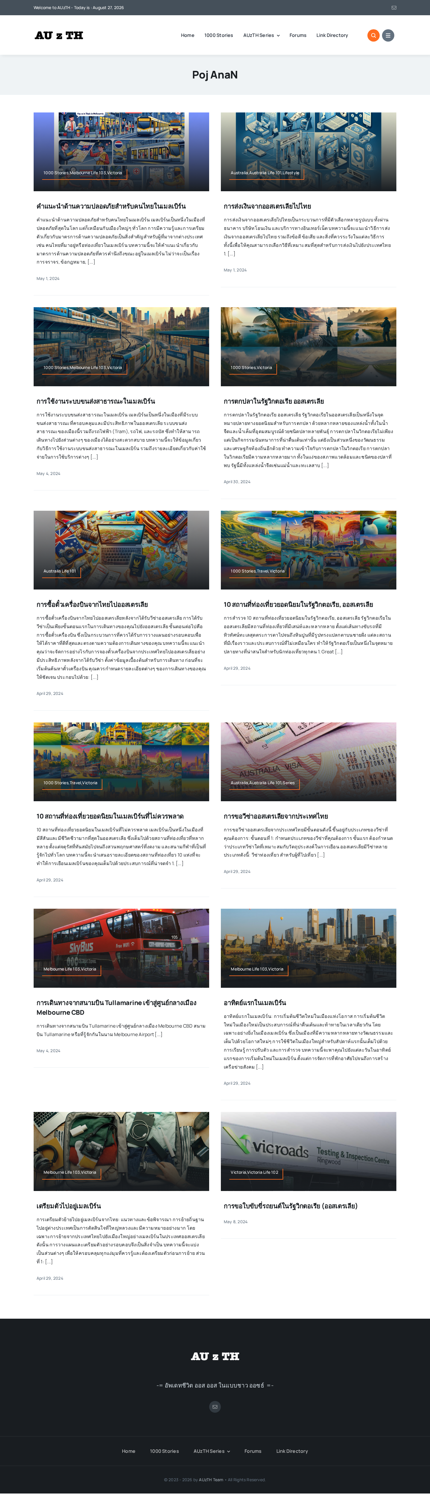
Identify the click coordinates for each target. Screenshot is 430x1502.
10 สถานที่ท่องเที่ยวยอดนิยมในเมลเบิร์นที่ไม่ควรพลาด (110, 816)
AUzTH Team (211, 1479)
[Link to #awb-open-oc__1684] (388, 35)
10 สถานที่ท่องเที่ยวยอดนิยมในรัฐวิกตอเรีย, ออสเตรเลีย (298, 604)
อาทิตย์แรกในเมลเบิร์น (255, 1002)
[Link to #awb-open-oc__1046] (373, 35)
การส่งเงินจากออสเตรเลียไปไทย (267, 206)
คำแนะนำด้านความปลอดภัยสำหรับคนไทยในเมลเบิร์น (111, 206)
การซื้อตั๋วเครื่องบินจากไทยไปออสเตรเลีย (92, 604)
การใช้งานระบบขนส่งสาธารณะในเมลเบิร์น (96, 401)
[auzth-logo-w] (215, 1344)
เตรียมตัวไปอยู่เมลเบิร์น (69, 1206)
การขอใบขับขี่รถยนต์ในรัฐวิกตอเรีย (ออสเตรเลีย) (291, 1206)
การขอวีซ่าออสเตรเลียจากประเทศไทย (276, 816)
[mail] (394, 7)
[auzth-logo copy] (59, 23)
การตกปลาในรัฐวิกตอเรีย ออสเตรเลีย (274, 401)
